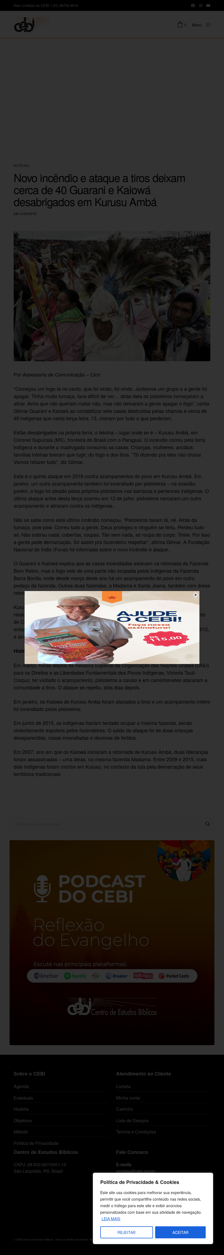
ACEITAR (180, 1232)
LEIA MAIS (111, 1218)
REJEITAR (126, 1232)
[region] (153, 1208)
